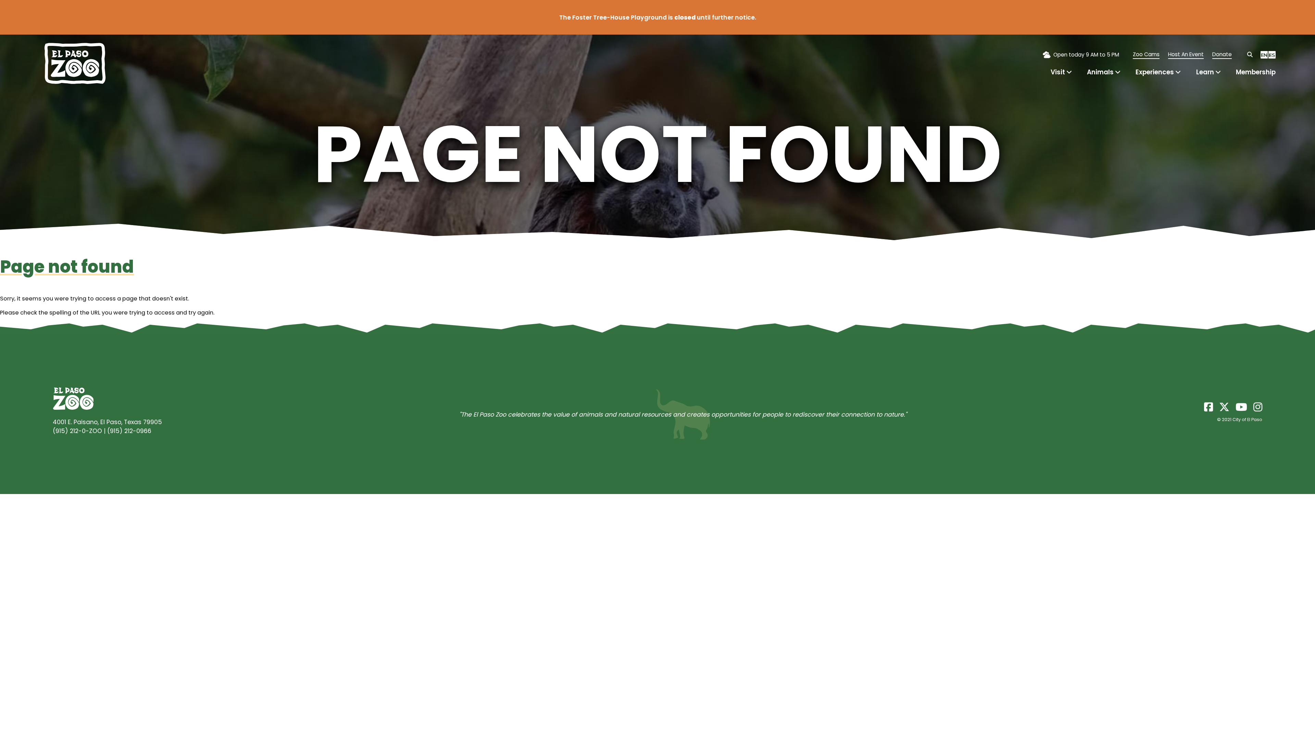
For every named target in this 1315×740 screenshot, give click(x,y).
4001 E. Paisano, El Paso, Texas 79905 (107, 422)
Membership (1256, 72)
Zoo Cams (1146, 54)
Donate (1222, 54)
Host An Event (1186, 54)
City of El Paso (1247, 419)
